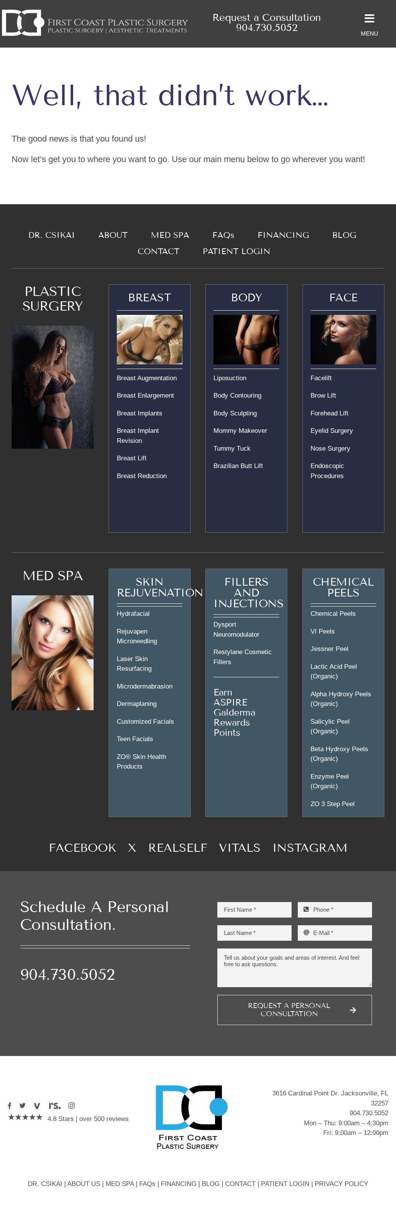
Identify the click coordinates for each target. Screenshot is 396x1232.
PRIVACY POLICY (341, 1184)
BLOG (211, 1184)
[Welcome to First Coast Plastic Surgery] (95, 11)
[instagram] (71, 1105)
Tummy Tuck (232, 448)
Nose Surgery (330, 448)
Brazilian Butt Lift (238, 466)
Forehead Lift (329, 413)
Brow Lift (323, 395)
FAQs (147, 1184)
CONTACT (240, 1184)
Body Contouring (237, 395)
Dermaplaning (137, 703)
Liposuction (229, 378)
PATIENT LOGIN (285, 1184)
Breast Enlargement (145, 395)
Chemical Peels (333, 613)
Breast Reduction (142, 476)
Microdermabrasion (144, 686)
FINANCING (178, 1184)
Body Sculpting (235, 413)
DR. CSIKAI (45, 1184)
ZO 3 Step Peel (333, 804)
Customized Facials (145, 721)
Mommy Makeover (240, 430)
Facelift (321, 378)
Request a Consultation (266, 18)
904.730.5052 (266, 28)
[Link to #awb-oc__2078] (370, 18)
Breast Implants (139, 413)
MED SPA (52, 576)
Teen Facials (135, 739)
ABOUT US (83, 1184)
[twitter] (22, 1105)
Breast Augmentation (147, 378)
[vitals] (37, 1105)
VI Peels (323, 631)
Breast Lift (132, 458)
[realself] (54, 1105)
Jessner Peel (329, 649)
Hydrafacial (133, 613)
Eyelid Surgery (332, 430)
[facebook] (10, 1105)
